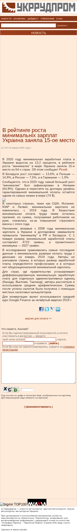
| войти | (54, 343)
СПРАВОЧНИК (47, 19)
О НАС (59, 19)
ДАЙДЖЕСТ (33, 19)
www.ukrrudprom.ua (10, 518)
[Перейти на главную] (38, 14)
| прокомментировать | (38, 406)
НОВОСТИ (6, 19)
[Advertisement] (38, 74)
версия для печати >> (38, 318)
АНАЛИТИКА (19, 19)
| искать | (62, 25)
